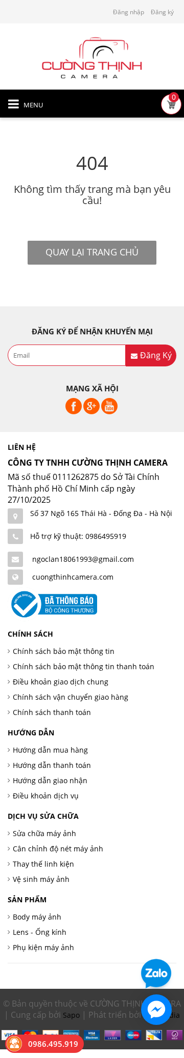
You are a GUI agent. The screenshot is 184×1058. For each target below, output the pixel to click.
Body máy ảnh (37, 917)
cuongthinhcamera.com (72, 577)
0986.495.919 (53, 1044)
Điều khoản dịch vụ (46, 795)
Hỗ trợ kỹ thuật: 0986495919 (78, 536)
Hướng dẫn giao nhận (50, 780)
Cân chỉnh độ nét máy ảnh (58, 848)
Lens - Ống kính (39, 932)
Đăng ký (162, 12)
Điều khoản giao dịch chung (60, 682)
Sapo (71, 1015)
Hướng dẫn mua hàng (50, 750)
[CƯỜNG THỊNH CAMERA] (92, 57)
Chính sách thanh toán (52, 712)
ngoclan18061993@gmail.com (83, 559)
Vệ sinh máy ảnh (41, 879)
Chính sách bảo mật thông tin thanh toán (83, 666)
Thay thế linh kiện (43, 864)
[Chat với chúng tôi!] (156, 1009)
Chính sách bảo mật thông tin (63, 651)
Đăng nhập (128, 12)
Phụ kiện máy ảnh (43, 947)
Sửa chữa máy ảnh (44, 833)
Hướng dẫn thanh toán (52, 765)
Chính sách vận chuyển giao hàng (70, 697)
